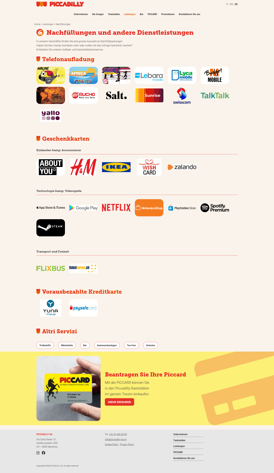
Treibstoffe (45, 345)
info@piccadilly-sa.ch (116, 439)
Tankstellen (179, 440)
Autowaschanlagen (107, 345)
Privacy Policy (127, 444)
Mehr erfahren (119, 402)
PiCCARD (178, 452)
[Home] (60, 4)
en (231, 4)
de (236, 4)
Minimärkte (67, 345)
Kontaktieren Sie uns (184, 458)
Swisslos (150, 345)
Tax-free (131, 345)
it (227, 4)
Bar (85, 345)
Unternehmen (180, 434)
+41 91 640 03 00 (118, 434)
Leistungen (48, 24)
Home (37, 24)
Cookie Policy (111, 444)
